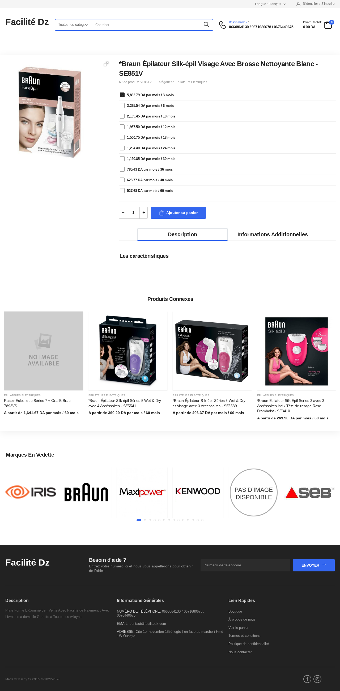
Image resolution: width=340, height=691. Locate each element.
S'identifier (310, 4)
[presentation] (332, 369)
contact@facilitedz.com (148, 624)
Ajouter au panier (182, 212)
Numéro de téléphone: (139, 611)
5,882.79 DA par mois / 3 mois (150, 95)
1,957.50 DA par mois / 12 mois (151, 127)
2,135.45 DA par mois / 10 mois (151, 116)
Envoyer (310, 565)
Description (182, 234)
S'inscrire (328, 4)
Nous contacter (240, 652)
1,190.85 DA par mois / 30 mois (151, 159)
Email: (123, 624)
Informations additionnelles (272, 234)
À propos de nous (242, 619)
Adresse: (126, 632)
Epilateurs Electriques (22, 395)
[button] (106, 64)
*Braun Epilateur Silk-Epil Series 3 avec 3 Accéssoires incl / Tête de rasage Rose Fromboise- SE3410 (290, 405)
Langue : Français (268, 4)
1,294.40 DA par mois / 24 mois (151, 148)
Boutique (235, 611)
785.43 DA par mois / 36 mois (149, 169)
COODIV (34, 679)
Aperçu (43, 384)
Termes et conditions (244, 636)
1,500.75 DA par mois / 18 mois (151, 137)
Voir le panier (238, 628)
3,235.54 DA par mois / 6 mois (150, 105)
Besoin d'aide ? (238, 22)
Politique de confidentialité (248, 644)
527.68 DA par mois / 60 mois (149, 190)
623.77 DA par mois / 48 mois (149, 180)
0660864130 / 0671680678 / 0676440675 (261, 27)
